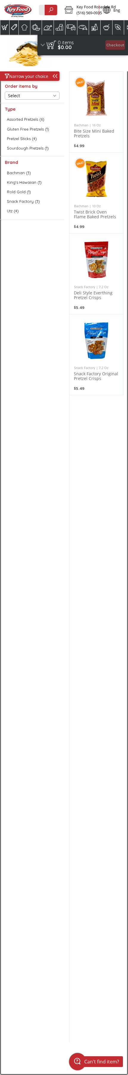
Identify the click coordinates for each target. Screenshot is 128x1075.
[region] (83, 45)
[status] (66, 42)
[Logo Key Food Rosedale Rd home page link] (18, 10)
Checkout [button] (115, 45)
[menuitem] (4, 27)
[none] (96, 112)
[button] (80, 10)
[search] (51, 10)
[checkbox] (32, 119)
